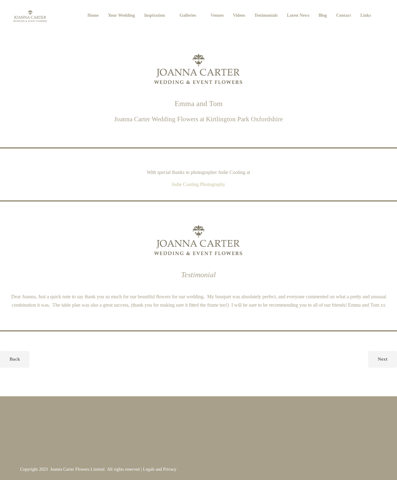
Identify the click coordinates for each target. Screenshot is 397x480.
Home (93, 15)
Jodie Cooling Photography (198, 184)
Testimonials (266, 15)
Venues (217, 15)
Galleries (188, 15)
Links (365, 15)
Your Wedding (121, 15)
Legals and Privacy (159, 469)
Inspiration (154, 15)
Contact (343, 15)
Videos (239, 15)
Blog (323, 15)
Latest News (298, 15)
